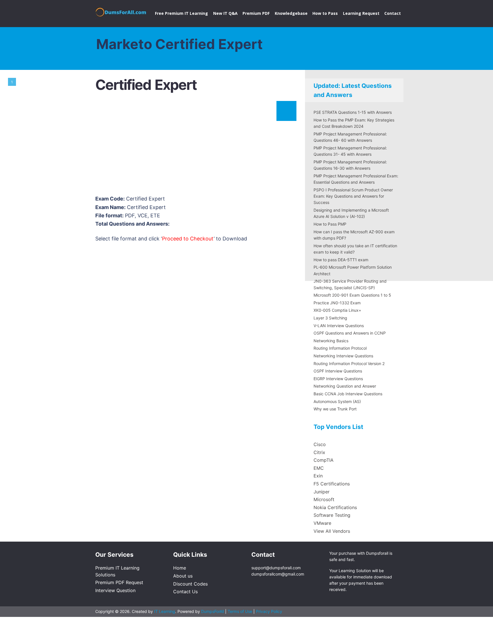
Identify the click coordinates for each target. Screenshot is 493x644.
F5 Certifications (332, 484)
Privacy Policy (269, 611)
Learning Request (361, 13)
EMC (319, 468)
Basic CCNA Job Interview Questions (348, 393)
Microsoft (324, 499)
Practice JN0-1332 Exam (337, 302)
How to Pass (325, 13)
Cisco (320, 444)
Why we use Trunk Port (335, 408)
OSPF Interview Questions (338, 370)
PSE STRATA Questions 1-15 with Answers (353, 112)
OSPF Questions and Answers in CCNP (350, 333)
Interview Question (115, 590)
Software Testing (332, 515)
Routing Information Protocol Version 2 (349, 363)
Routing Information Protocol (340, 348)
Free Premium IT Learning (181, 13)
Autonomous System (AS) (337, 401)
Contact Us (185, 591)
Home (179, 568)
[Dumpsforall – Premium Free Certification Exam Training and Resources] (121, 11)
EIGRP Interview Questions (338, 378)
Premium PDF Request (119, 582)
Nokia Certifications (335, 507)
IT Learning (164, 611)
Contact (392, 13)
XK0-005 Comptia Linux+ (337, 310)
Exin (318, 476)
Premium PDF (256, 13)
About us (183, 576)
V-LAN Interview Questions (339, 325)
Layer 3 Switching (330, 317)
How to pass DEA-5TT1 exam (341, 259)
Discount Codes (190, 584)
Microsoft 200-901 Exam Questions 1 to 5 (352, 295)
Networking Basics (331, 340)
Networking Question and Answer (345, 386)
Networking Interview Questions (343, 355)
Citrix (319, 452)
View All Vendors (332, 531)
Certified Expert (146, 84)
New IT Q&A (225, 13)
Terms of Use (240, 611)
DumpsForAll (212, 611)
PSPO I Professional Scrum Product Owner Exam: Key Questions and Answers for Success (353, 196)
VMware (322, 523)
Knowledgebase (291, 13)
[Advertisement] (195, 146)
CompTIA (324, 460)
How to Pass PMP (330, 224)
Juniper (322, 492)
